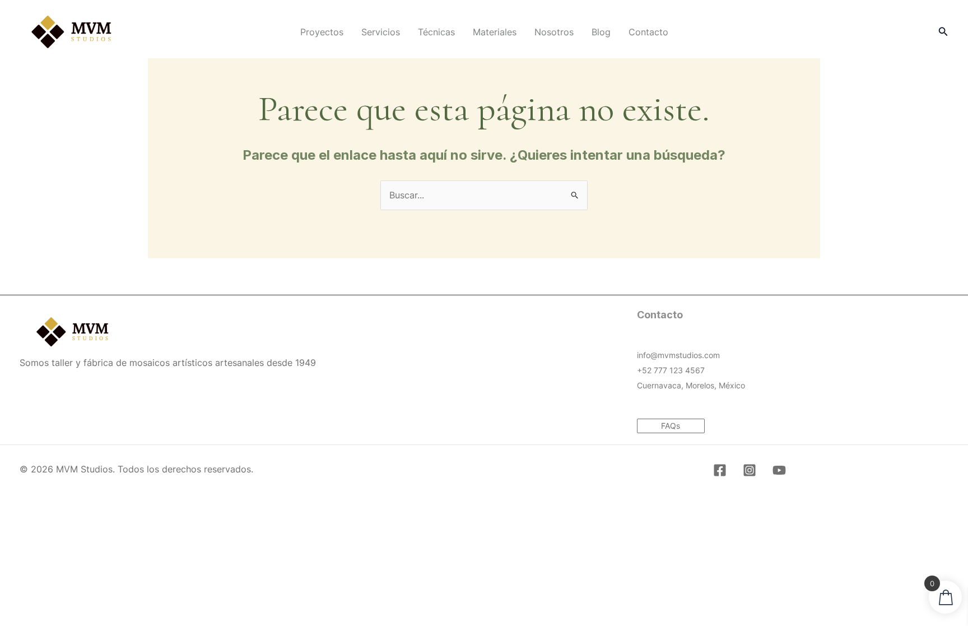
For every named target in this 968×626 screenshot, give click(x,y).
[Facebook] (720, 470)
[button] (943, 32)
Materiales (494, 32)
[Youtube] (779, 470)
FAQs (670, 425)
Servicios (380, 32)
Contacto (648, 32)
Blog (601, 32)
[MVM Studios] (71, 30)
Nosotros (554, 32)
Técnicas (436, 32)
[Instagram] (749, 470)
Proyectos (321, 32)
